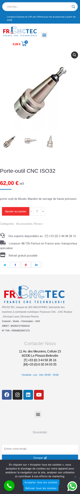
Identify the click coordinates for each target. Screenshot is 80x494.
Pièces (38, 224)
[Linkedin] (28, 395)
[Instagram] (17, 395)
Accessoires (24, 224)
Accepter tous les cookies (40, 482)
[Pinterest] (26, 265)
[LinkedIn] (36, 265)
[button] (44, 35)
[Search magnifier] (73, 6)
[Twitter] (5, 265)
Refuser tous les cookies (41, 488)
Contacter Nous (40, 343)
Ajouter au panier (15, 211)
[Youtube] (39, 395)
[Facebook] (15, 265)
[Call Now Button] (9, 485)
